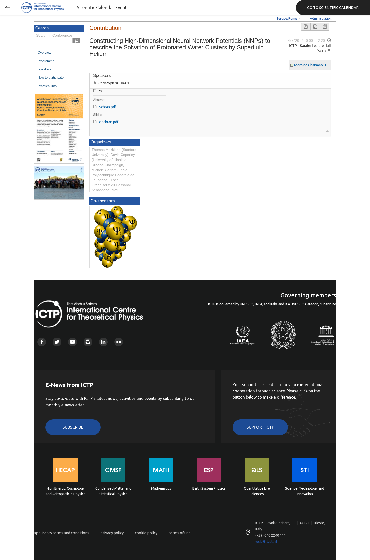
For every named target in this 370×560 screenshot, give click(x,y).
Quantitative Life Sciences (257, 491)
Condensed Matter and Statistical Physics (113, 491)
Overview (44, 52)
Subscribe (73, 427)
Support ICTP (260, 427)
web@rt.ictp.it (266, 542)
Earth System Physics (209, 488)
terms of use (180, 533)
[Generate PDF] (306, 27)
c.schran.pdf (108, 122)
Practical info (47, 86)
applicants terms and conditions (61, 533)
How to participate (51, 77)
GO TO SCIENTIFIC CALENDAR (333, 7)
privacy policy (112, 533)
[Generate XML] (315, 27)
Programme (46, 61)
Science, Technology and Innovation (304, 491)
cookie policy (146, 533)
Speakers (44, 69)
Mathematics (161, 488)
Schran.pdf (107, 107)
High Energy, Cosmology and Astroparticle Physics (65, 491)
